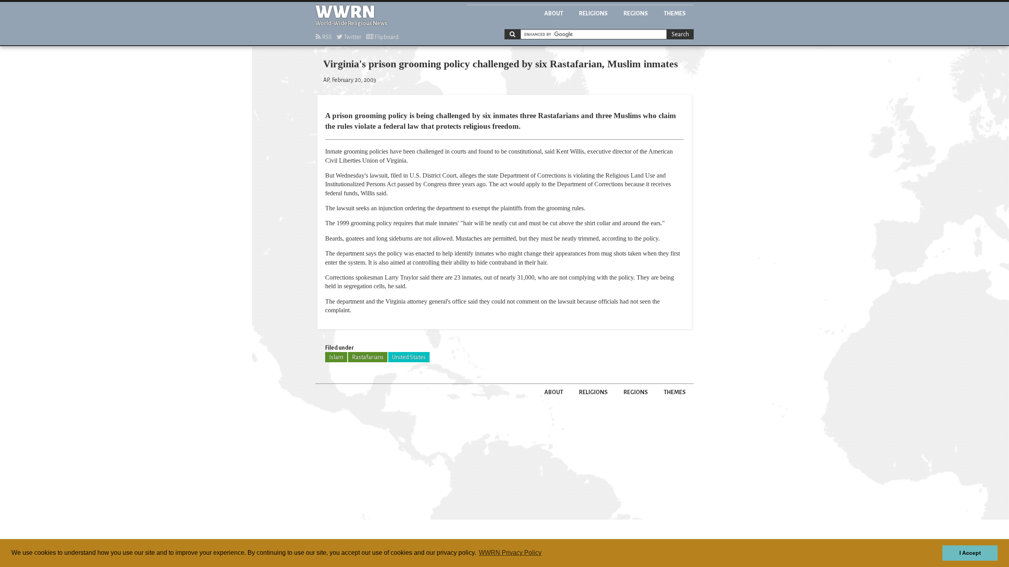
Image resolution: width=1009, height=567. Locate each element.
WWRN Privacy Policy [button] (510, 552)
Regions (636, 13)
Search (680, 34)
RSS (326, 37)
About (553, 13)
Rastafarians (367, 357)
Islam (336, 357)
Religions (593, 13)
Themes (675, 13)
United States (409, 357)
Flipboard (385, 37)
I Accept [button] (970, 553)
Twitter (352, 37)
